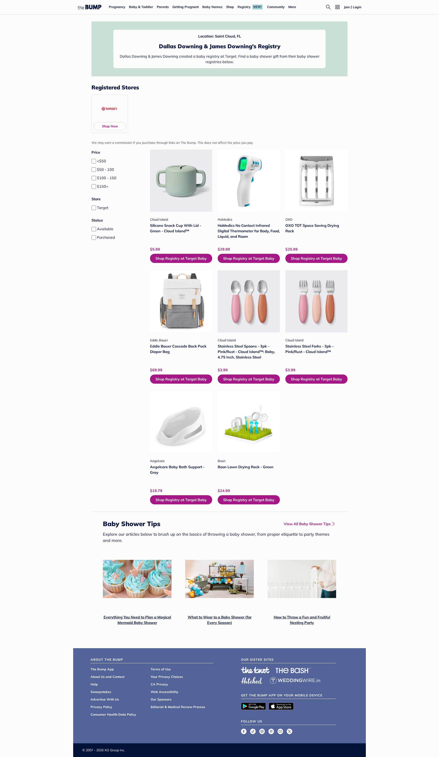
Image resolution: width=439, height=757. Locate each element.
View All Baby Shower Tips (307, 524)
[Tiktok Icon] (253, 731)
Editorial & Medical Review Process (178, 707)
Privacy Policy (101, 707)
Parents (163, 7)
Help (94, 684)
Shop (230, 7)
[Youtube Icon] (280, 731)
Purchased (106, 237)
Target (102, 207)
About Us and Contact (107, 677)
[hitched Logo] (251, 680)
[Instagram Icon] (262, 731)
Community (276, 7)
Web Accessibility (164, 692)
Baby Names (212, 7)
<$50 (101, 161)
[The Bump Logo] (90, 7)
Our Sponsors (161, 699)
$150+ (102, 186)
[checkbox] (93, 161)
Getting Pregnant (185, 7)
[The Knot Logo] (255, 670)
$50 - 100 (105, 169)
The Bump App (102, 669)
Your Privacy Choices (167, 677)
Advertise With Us (105, 699)
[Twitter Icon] (289, 731)
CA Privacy (159, 684)
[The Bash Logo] (293, 670)
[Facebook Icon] (243, 731)
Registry (244, 7)
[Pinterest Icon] (271, 731)
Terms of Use (161, 669)
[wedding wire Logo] (295, 680)
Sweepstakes (101, 692)
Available (105, 229)
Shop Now (110, 126)
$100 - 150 (106, 178)
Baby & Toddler (141, 7)
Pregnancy (117, 7)
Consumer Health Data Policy (113, 714)
